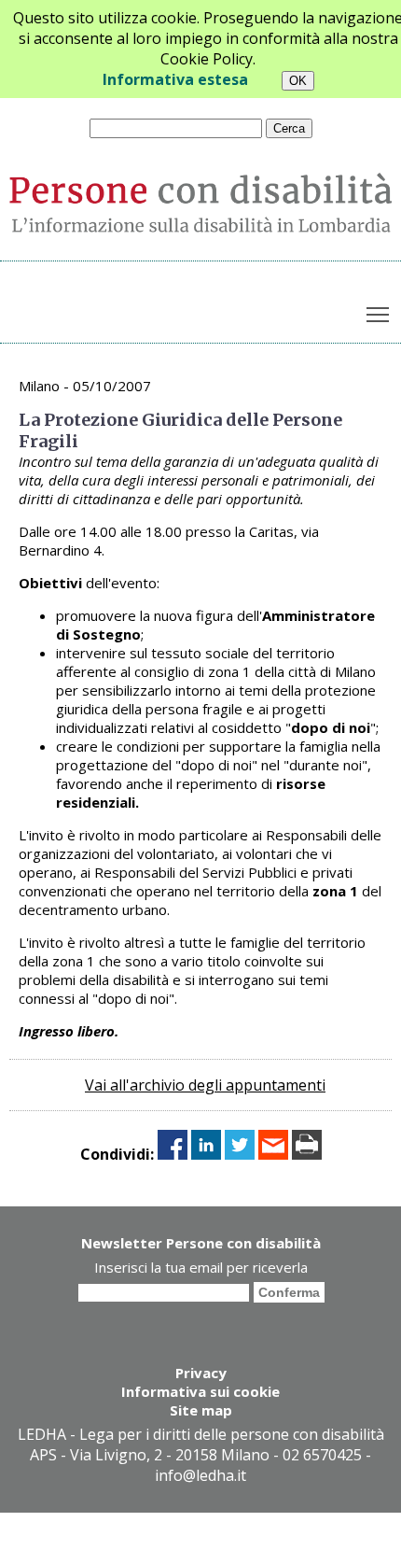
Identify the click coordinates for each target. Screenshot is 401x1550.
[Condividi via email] (273, 1154)
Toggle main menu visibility (378, 313)
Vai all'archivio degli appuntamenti (205, 1085)
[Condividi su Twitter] (240, 1154)
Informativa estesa (175, 79)
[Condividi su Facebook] (172, 1154)
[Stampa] (307, 1154)
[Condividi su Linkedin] (206, 1154)
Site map (201, 1410)
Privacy (201, 1372)
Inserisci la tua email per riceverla (201, 1267)
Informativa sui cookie (200, 1391)
